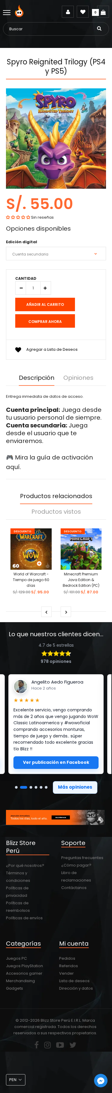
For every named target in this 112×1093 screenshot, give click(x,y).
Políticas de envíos (24, 918)
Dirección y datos (76, 988)
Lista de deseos (74, 981)
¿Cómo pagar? (76, 865)
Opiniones (78, 378)
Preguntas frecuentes (82, 858)
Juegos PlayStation (24, 966)
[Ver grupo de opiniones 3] (31, 787)
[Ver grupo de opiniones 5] (41, 787)
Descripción (36, 378)
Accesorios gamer (24, 973)
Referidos (68, 966)
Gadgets (14, 988)
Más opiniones (75, 787)
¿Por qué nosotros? (25, 865)
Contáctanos (74, 888)
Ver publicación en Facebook (56, 762)
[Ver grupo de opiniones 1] (16, 787)
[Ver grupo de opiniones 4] (36, 787)
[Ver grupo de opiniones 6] (46, 787)
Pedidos (67, 958)
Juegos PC (16, 958)
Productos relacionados (56, 496)
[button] (18, 217)
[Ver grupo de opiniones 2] (23, 787)
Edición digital (21, 242)
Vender (66, 973)
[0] (103, 12)
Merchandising (20, 981)
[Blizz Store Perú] (20, 16)
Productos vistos (56, 511)
